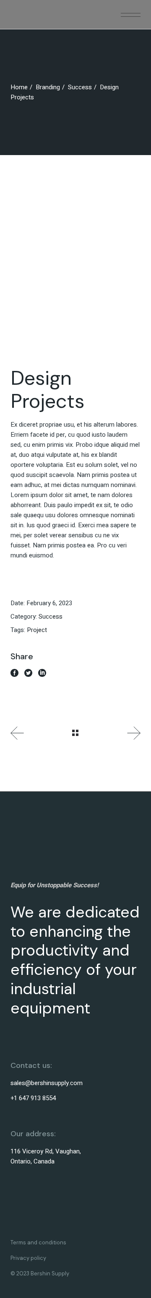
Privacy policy (28, 1258)
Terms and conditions (38, 1242)
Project (37, 630)
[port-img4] (75, 278)
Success (50, 616)
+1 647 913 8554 (33, 1098)
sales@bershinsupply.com (46, 1083)
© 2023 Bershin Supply (39, 1273)
